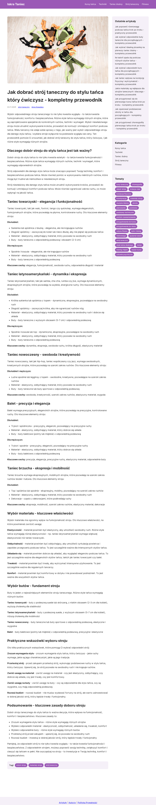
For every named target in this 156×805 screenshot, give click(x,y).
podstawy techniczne (125, 212)
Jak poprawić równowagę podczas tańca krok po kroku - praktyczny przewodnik (129, 29)
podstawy (133, 208)
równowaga (121, 236)
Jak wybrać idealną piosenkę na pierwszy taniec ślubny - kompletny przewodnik (130, 50)
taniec (139, 245)
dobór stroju (21, 765)
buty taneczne (122, 184)
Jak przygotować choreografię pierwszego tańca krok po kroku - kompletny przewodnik (130, 125)
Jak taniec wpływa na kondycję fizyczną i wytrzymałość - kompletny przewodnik (129, 81)
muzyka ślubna (123, 203)
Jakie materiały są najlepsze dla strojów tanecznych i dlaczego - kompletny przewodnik (130, 91)
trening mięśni (122, 250)
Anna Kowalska (38, 107)
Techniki (103, 4)
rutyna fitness (122, 231)
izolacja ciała (135, 189)
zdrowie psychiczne (124, 254)
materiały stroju (36, 765)
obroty (135, 203)
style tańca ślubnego (125, 245)
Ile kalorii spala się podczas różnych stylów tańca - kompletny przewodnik (128, 60)
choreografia (137, 184)
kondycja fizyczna (124, 194)
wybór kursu (136, 250)
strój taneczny (51, 765)
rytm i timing (136, 231)
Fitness (145, 4)
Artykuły (63, 802)
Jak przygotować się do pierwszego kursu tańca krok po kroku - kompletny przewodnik (130, 101)
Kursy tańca (90, 4)
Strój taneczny (132, 4)
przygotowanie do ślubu (126, 226)
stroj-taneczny (24, 107)
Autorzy (72, 802)
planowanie (121, 208)
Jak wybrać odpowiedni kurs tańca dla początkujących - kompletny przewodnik (128, 71)
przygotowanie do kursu (126, 222)
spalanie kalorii (135, 236)
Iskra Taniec (16, 4)
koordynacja (121, 198)
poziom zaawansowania (126, 217)
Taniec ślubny (116, 4)
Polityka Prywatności (87, 802)
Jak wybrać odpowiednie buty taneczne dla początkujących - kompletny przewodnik (129, 40)
